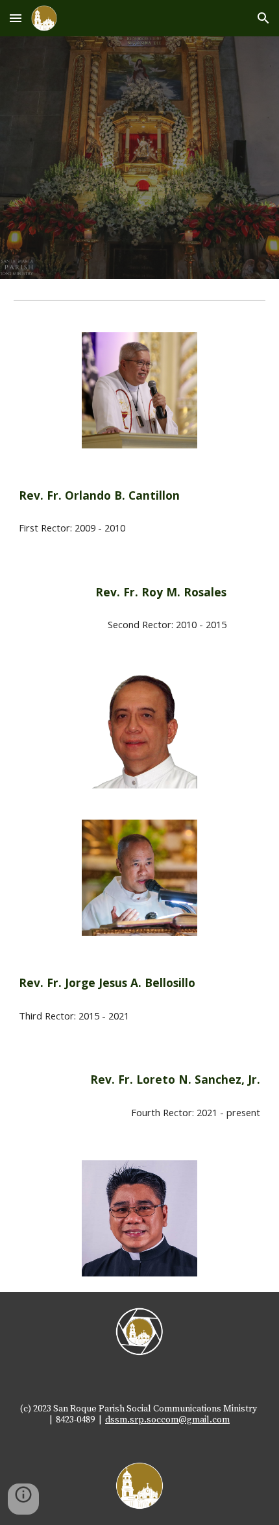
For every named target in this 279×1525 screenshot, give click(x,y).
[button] (15, 18)
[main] (140, 496)
